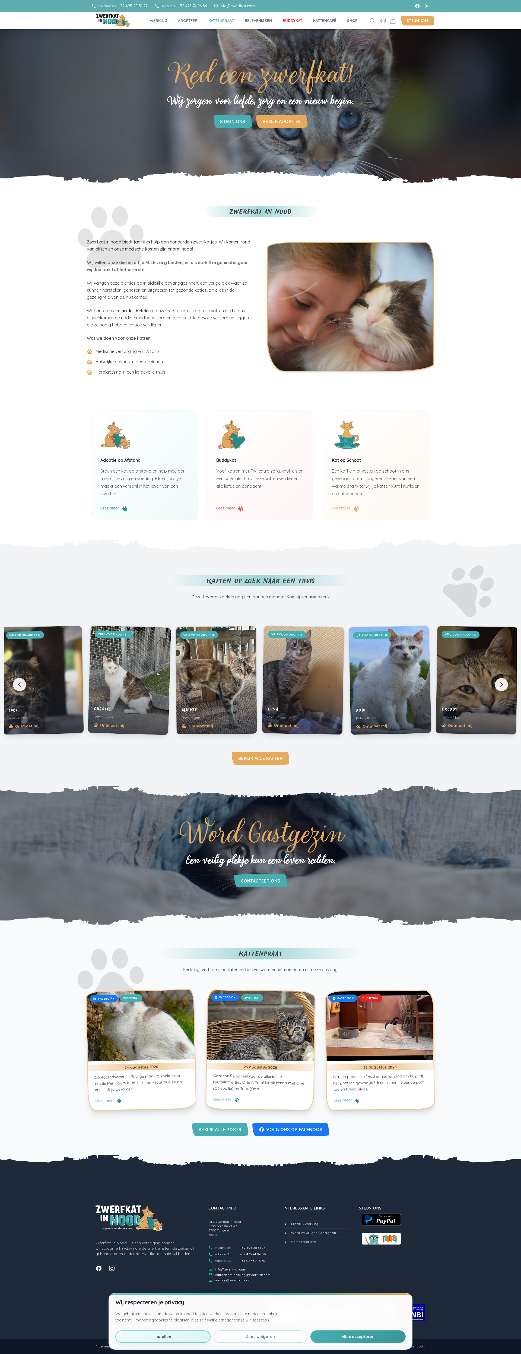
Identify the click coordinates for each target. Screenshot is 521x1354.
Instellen (162, 1336)
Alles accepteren (358, 1336)
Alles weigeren (260, 1336)
